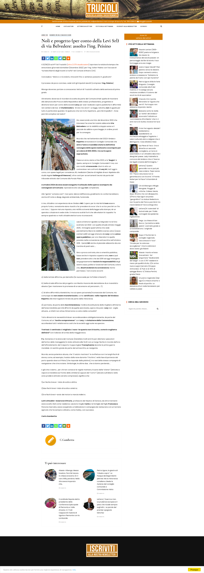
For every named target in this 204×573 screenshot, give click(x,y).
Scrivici (143, 26)
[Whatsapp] (56, 58)
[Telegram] (60, 58)
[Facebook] (43, 58)
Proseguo (194, 569)
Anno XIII (44, 35)
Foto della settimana (104, 26)
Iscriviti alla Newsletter (127, 26)
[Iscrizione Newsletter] (102, 550)
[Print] (68, 58)
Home (58, 26)
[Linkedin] (52, 58)
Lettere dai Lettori (84, 26)
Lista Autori (69, 26)
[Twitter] (48, 58)
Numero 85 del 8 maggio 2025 (60, 35)
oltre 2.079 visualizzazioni (78, 64)
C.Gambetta (79, 51)
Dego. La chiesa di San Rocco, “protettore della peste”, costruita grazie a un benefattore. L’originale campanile (145, 226)
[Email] (64, 58)
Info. (74, 569)
